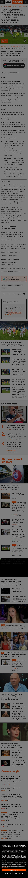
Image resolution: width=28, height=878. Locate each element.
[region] (14, 859)
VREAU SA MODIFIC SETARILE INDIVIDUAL (14, 873)
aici (7, 855)
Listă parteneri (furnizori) (5, 867)
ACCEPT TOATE (13, 870)
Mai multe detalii (16, 849)
